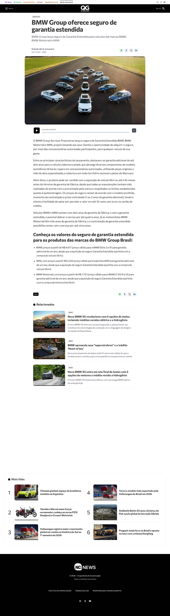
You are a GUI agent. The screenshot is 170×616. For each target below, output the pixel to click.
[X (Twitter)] (131, 50)
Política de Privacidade (60, 591)
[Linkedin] (136, 50)
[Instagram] (157, 2)
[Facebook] (161, 2)
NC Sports (17, 2)
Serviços (36, 16)
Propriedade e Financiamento (107, 591)
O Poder (40, 2)
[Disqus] (85, 428)
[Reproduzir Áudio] (37, 130)
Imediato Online (29, 2)
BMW (36, 294)
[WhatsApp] (121, 50)
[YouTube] (164, 2)
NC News (8, 2)
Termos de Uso (82, 591)
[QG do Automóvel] (85, 8)
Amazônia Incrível (51, 2)
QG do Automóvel (66, 2)
